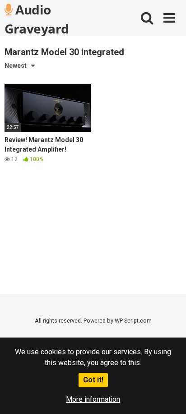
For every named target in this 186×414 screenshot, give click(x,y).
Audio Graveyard (37, 18)
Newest (16, 65)
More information (93, 399)
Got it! (93, 380)
